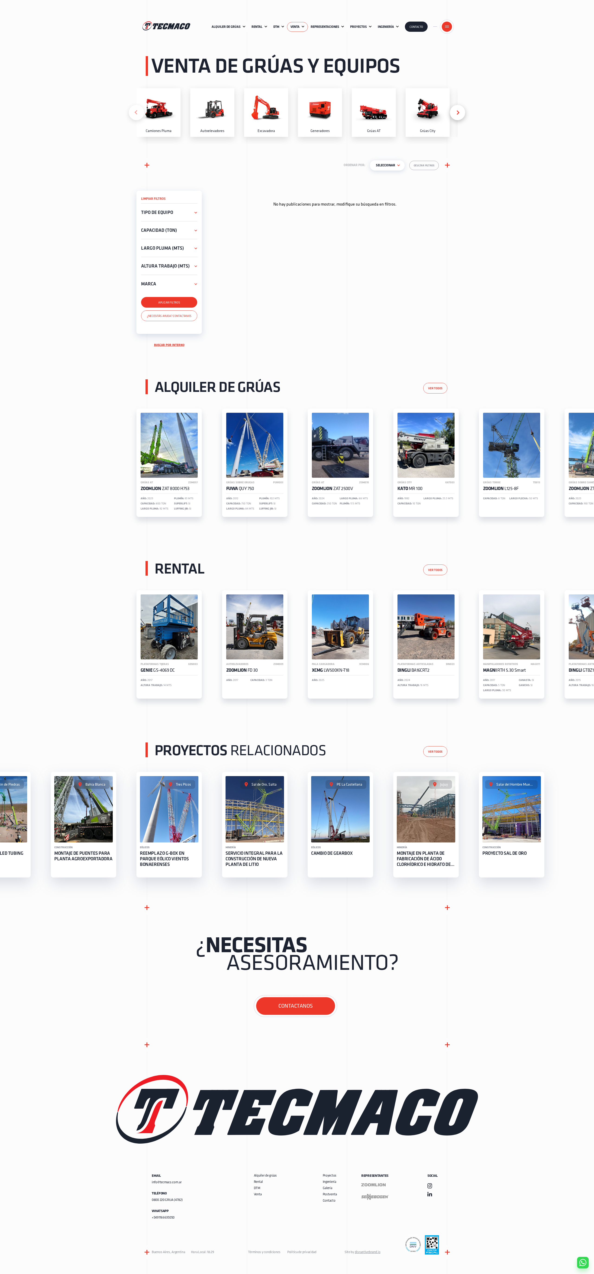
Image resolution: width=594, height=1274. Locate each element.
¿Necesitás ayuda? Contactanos (169, 316)
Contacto (416, 27)
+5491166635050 (163, 1217)
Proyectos (329, 1175)
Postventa (330, 1194)
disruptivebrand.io (368, 1252)
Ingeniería (329, 1182)
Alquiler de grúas (265, 1175)
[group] (158, 112)
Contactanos (295, 1006)
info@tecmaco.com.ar (167, 1182)
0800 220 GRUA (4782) (167, 1200)
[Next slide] (457, 112)
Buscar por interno (169, 345)
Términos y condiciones (264, 1252)
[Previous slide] (136, 112)
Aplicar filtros (169, 302)
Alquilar (579, 1249)
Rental (258, 1182)
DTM (257, 1188)
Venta (258, 1194)
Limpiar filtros (153, 199)
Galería (327, 1188)
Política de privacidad (301, 1252)
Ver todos (435, 388)
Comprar (579, 1236)
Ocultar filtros (424, 165)
